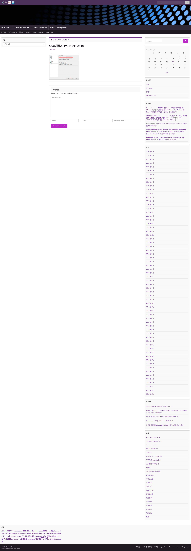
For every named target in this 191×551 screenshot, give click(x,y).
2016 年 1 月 (150, 341)
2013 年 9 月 (150, 364)
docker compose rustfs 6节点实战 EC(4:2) (159, 406)
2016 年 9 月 (150, 314)
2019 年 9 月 (150, 239)
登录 (147, 84)
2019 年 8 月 (150, 242)
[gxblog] (2, 2)
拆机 (12, 539)
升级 (36, 536)
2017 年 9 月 (150, 280)
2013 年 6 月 (150, 375)
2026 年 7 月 (150, 155)
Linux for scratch (40, 27)
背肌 (34, 539)
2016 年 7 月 (150, 322)
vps (20, 536)
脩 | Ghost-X (5, 27)
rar (55, 533)
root (57, 533)
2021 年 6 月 (150, 220)
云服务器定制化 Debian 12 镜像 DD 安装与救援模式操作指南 (165, 425)
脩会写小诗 (43, 538)
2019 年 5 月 (150, 250)
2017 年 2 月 (150, 295)
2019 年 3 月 (150, 254)
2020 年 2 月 (150, 231)
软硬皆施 (149, 505)
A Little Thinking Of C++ (22, 27)
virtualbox (15, 536)
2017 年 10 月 (150, 276)
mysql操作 (12, 533)
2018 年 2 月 (150, 273)
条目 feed (149, 88)
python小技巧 (50, 533)
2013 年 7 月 (150, 371)
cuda (15, 531)
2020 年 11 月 (150, 223)
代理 (23, 536)
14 (173, 62)
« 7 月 (166, 73)
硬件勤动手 (149, 494)
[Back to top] (186, 546)
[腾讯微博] (13, 2)
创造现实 (149, 467)
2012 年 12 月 (150, 386)
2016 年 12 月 (150, 303)
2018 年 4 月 (150, 265)
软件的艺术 (53, 539)
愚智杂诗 (149, 483)
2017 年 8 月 (150, 284)
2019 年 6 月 (150, 246)
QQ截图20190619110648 (61, 39)
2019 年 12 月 (150, 235)
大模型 (21, 32)
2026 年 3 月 (150, 163)
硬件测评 (4, 32)
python (43, 533)
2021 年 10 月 (150, 212)
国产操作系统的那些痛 (153, 471)
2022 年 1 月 (150, 208)
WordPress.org (151, 96)
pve (52, 32)
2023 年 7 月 (150, 189)
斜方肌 (19, 539)
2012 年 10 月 (150, 394)
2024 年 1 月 (150, 182)
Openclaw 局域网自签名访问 (167, 139)
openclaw (28, 32)
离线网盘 (30, 539)
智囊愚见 (24, 539)
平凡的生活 (149, 479)
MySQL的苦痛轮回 (152, 448)
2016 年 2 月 (150, 337)
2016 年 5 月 (150, 326)
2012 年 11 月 (150, 390)
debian (19, 531)
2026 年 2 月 (150, 167)
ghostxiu (53, 49)
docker (25, 530)
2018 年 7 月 (150, 261)
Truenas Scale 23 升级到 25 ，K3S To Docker (160, 421)
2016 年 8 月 (150, 318)
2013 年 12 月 (150, 356)
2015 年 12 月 (150, 345)
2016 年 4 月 (150, 329)
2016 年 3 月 (150, 333)
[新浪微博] (9, 2)
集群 (147, 517)
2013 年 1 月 (150, 382)
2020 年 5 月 (150, 227)
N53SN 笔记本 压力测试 (25, 533)
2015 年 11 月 (150, 348)
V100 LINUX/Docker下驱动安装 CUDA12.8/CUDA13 (162, 417)
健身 (26, 536)
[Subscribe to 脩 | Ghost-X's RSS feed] (6, 2)
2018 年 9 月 (150, 258)
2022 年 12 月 (150, 193)
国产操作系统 (13, 32)
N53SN (17, 533)
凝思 (33, 536)
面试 (58, 539)
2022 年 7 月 (150, 197)
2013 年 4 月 (150, 379)
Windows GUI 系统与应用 (154, 456)
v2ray (47, 32)
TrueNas (149, 452)
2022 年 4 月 (150, 205)
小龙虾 (58, 536)
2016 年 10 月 (150, 311)
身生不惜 (149, 501)
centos (10, 530)
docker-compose (38, 32)
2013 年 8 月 (150, 367)
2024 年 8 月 (150, 174)
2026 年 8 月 (150, 152)
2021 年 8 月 (150, 216)
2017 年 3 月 (150, 292)
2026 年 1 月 (150, 170)
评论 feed (149, 92)
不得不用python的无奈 (153, 460)
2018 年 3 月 (150, 269)
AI (2, 531)
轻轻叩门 (149, 509)
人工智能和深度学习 (152, 464)
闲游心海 (149, 513)
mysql (6, 533)
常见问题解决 (150, 475)
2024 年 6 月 (150, 178)
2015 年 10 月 (150, 352)
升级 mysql (40, 536)
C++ (5, 530)
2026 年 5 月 (150, 159)
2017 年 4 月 (150, 288)
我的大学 (149, 486)
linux (45, 530)
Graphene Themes (15, 548)
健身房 (29, 536)
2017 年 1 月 (150, 299)
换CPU (15, 539)
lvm (2, 533)
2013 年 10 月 (150, 360)
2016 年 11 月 (150, 307)
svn (7, 536)
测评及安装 (149, 490)
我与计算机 (6, 539)
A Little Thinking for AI (58, 27)
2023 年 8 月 (150, 186)
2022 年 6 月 (150, 201)
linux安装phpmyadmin (54, 531)
